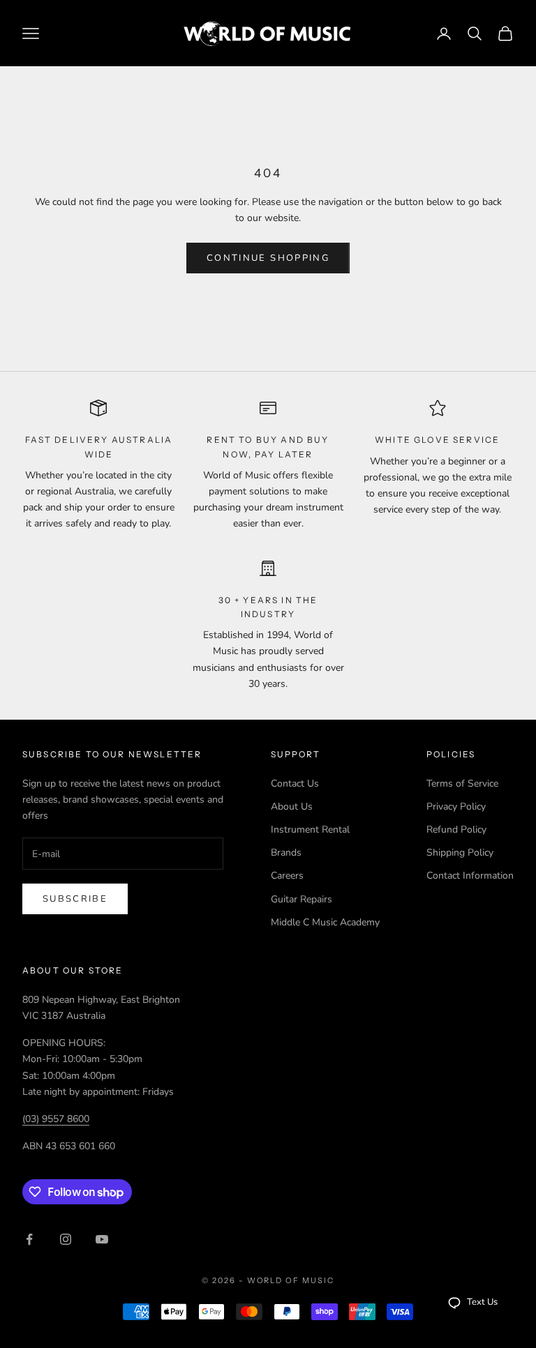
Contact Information (470, 875)
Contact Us (295, 783)
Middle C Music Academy (325, 922)
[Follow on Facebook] (29, 1239)
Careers (287, 875)
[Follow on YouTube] (102, 1239)
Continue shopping (268, 258)
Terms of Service (462, 783)
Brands (286, 852)
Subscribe (75, 899)
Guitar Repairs (301, 899)
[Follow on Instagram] (66, 1239)
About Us (292, 806)
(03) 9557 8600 (55, 1119)
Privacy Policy (456, 806)
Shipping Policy (459, 852)
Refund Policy (456, 829)
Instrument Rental (310, 829)
